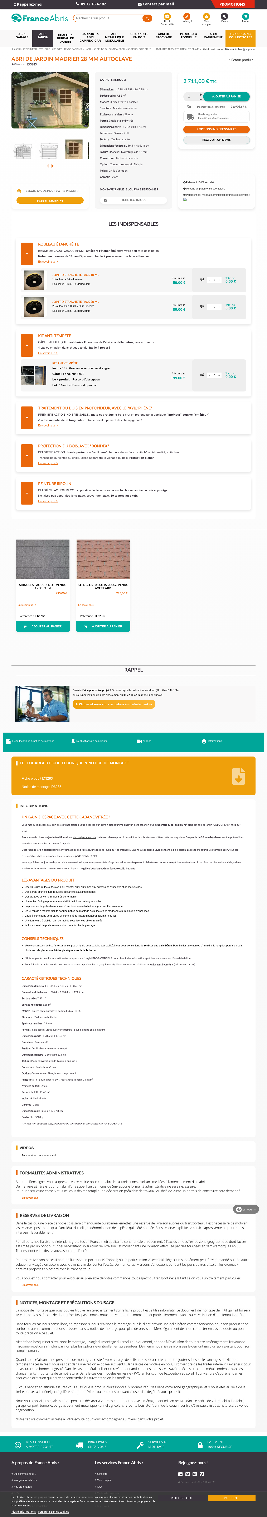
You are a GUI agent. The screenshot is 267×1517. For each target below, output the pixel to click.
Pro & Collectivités (167, 23)
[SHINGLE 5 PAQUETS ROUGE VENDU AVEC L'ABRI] (103, 559)
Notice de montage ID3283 (41, 787)
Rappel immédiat (50, 201)
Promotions (232, 4)
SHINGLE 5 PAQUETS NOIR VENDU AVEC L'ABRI (42, 587)
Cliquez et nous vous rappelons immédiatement (113, 704)
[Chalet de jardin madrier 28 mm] (23, 151)
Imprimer (250, 49)
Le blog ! (187, 21)
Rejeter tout (182, 1498)
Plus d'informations (23, 1511)
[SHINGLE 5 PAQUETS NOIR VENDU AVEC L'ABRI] (43, 559)
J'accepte (231, 1498)
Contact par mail (158, 3)
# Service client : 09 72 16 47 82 (196, 1482)
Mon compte (206, 23)
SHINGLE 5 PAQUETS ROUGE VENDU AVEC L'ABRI (103, 587)
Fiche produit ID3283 (37, 778)
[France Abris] (39, 18)
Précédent (47, 166)
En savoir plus (46, 261)
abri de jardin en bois (84, 837)
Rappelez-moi (29, 4)
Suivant (52, 166)
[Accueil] (12, 49)
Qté (202, 279)
